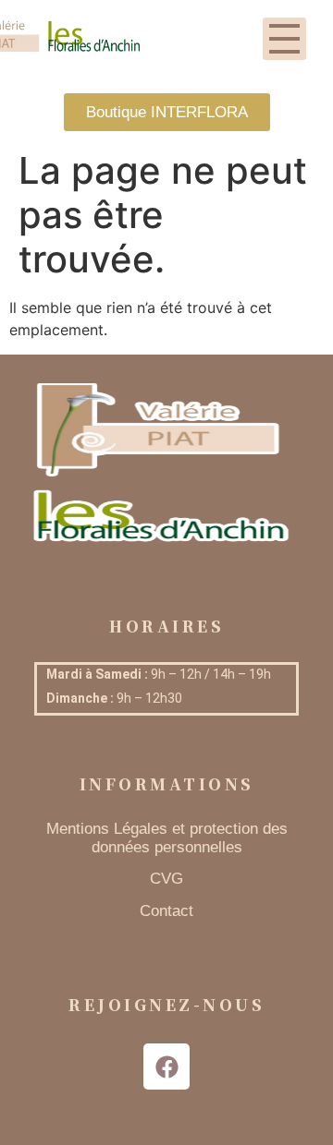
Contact (166, 911)
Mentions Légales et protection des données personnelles (167, 838)
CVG (166, 878)
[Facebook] (166, 1066)
